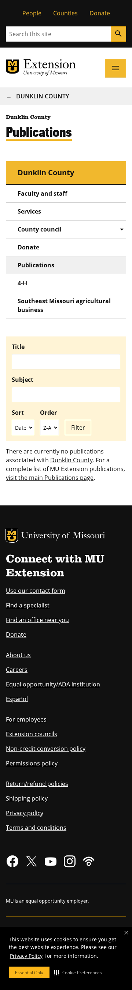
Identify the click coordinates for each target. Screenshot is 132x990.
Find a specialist (28, 605)
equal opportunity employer (57, 900)
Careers (16, 670)
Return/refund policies (37, 784)
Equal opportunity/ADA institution (53, 684)
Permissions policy (32, 763)
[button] (77, 972)
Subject (22, 380)
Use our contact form (35, 591)
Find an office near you (37, 620)
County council (40, 229)
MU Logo (12, 536)
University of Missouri (63, 536)
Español (17, 699)
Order (48, 413)
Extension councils (31, 734)
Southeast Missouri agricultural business (64, 305)
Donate (99, 13)
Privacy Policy (26, 955)
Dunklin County (42, 96)
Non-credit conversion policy (45, 749)
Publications (36, 265)
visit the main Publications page (50, 478)
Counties (65, 13)
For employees (26, 719)
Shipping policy (27, 798)
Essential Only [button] (29, 973)
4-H (22, 283)
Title (18, 347)
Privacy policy (24, 813)
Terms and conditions (36, 828)
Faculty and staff (42, 193)
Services (29, 211)
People (31, 13)
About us (18, 655)
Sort (18, 413)
